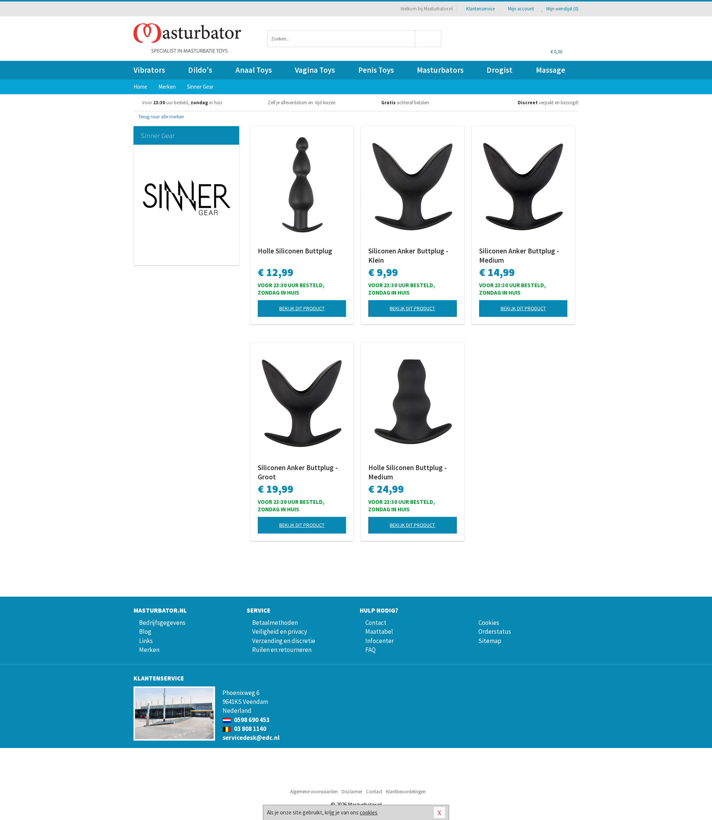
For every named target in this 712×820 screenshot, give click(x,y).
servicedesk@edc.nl (251, 738)
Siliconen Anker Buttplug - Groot (298, 472)
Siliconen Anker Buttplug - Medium (519, 255)
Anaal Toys (253, 70)
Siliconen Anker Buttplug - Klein (408, 255)
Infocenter (379, 641)
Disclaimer (352, 791)
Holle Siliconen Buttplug (295, 250)
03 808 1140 (249, 729)
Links (146, 641)
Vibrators (149, 70)
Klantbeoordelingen (406, 791)
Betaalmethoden (275, 623)
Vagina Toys (315, 70)
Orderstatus (494, 631)
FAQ (370, 650)
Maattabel (379, 631)
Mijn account (521, 9)
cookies (369, 812)
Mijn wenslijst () (561, 9)
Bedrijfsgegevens (162, 623)
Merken (149, 650)
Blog (145, 631)
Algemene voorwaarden (314, 791)
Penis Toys (376, 70)
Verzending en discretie (283, 641)
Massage (550, 70)
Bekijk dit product (301, 308)
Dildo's (200, 70)
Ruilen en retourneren (282, 650)
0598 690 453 (251, 720)
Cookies (488, 623)
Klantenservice (480, 9)
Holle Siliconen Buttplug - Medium (407, 472)
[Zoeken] (428, 38)
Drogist (499, 70)
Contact (375, 623)
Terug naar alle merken (160, 117)
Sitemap (489, 641)
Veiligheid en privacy (279, 631)
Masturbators (440, 70)
